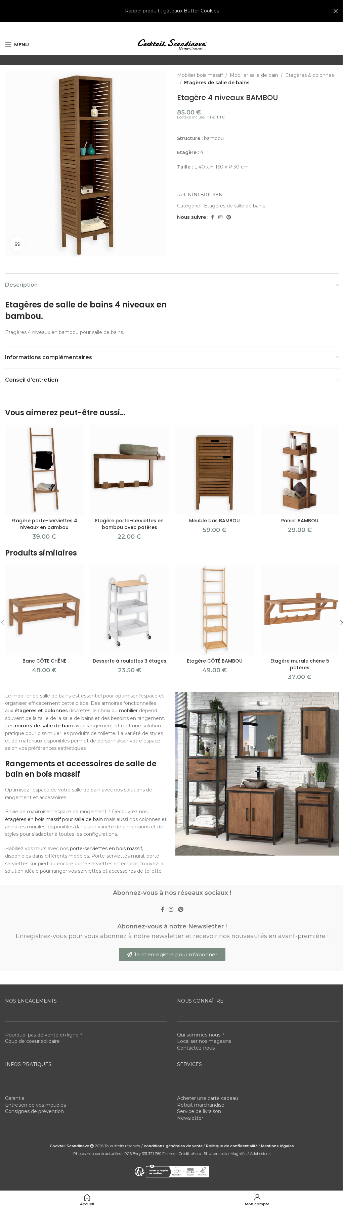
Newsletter (190, 1118)
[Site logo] (172, 44)
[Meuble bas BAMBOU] (214, 470)
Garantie (15, 1098)
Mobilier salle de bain (254, 75)
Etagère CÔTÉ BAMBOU (215, 661)
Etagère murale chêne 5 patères (299, 664)
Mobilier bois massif (200, 75)
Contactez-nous (196, 1048)
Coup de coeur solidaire (32, 1041)
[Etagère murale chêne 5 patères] (300, 610)
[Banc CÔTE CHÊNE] (44, 610)
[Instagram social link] (220, 217)
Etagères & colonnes (309, 75)
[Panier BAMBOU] (300, 470)
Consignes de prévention (34, 1111)
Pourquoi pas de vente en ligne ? (44, 1035)
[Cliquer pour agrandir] (17, 243)
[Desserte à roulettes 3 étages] (129, 610)
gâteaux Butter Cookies (191, 11)
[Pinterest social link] (228, 217)
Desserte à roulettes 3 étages (129, 661)
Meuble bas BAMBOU (214, 520)
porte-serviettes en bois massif (106, 848)
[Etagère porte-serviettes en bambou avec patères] (129, 470)
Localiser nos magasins (204, 1041)
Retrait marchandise (200, 1105)
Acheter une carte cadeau (207, 1098)
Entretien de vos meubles (35, 1105)
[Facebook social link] (212, 217)
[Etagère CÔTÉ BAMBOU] (214, 610)
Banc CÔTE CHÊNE (44, 661)
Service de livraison (199, 1111)
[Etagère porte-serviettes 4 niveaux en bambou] (44, 470)
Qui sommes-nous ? (200, 1035)
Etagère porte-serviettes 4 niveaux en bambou (44, 524)
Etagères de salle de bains (217, 83)
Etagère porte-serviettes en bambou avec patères (129, 524)
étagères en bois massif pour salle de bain (54, 819)
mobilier (128, 711)
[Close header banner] (335, 11)
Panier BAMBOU (299, 520)
